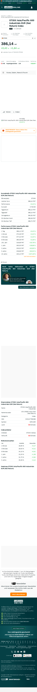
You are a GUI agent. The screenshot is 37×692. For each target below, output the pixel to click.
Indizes (9, 15)
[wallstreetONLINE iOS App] (17, 656)
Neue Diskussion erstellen (27, 287)
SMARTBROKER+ (24, 621)
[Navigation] (2, 7)
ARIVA (7, 662)
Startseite (3, 15)
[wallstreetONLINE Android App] (27, 656)
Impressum (4, 646)
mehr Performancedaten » (30, 256)
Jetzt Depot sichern (18, 628)
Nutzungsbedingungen (23, 647)
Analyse (17, 112)
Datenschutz (22, 646)
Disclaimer (12, 646)
